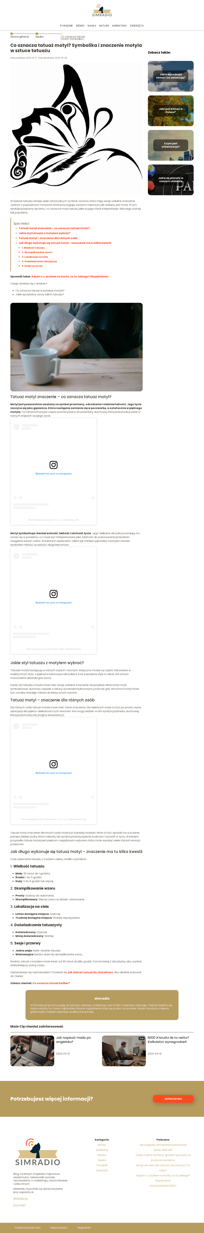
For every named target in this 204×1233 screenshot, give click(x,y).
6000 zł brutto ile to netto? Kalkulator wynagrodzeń (168, 1040)
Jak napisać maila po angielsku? (73, 1040)
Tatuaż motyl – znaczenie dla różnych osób (48, 238)
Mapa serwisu (59, 1227)
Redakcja (20, 1199)
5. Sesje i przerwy (32, 265)
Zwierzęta (137, 25)
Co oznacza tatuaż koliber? (51, 983)
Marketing (119, 25)
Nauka (92, 25)
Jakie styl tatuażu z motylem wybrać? (44, 233)
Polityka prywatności (27, 1227)
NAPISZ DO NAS (173, 1098)
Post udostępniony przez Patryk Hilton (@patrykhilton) (53, 649)
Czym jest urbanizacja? (171, 145)
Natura (104, 25)
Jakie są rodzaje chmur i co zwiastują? (170, 76)
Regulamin (84, 1227)
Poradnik (66, 25)
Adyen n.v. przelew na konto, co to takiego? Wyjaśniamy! (70, 276)
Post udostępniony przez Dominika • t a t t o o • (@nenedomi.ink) (53, 819)
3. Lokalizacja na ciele (35, 257)
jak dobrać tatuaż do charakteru (90, 972)
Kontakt (19, 1205)
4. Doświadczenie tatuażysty (39, 261)
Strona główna (19, 37)
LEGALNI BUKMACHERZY (163, 1186)
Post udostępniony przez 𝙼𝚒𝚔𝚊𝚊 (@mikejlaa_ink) (53, 519)
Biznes (80, 25)
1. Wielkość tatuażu (33, 247)
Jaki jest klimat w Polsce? (171, 110)
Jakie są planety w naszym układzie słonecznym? (170, 180)
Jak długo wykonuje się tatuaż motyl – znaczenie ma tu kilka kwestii (65, 243)
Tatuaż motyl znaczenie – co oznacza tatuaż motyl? (54, 228)
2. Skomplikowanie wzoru (37, 252)
